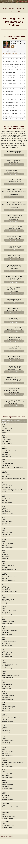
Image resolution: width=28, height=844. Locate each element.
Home (8, 5)
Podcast (18, 8)
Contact (10, 11)
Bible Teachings (17, 5)
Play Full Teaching (14, 155)
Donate (17, 11)
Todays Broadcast (8, 8)
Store (24, 8)
